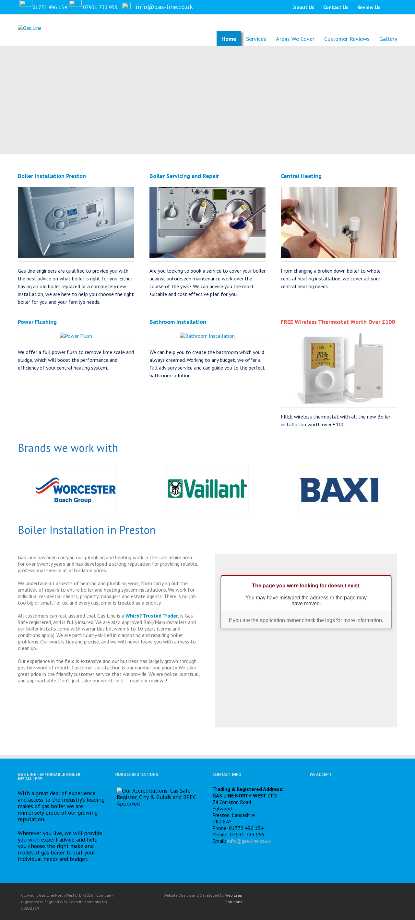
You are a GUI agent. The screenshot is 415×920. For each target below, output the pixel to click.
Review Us (369, 7)
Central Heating (301, 176)
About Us (303, 7)
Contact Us (336, 7)
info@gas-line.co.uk (164, 7)
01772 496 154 (49, 7)
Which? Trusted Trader (151, 615)
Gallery (388, 38)
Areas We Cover (295, 38)
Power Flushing (37, 321)
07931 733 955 (100, 7)
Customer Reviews (347, 38)
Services (256, 38)
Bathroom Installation (177, 321)
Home (228, 38)
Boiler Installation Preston (52, 176)
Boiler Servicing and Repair (184, 176)
